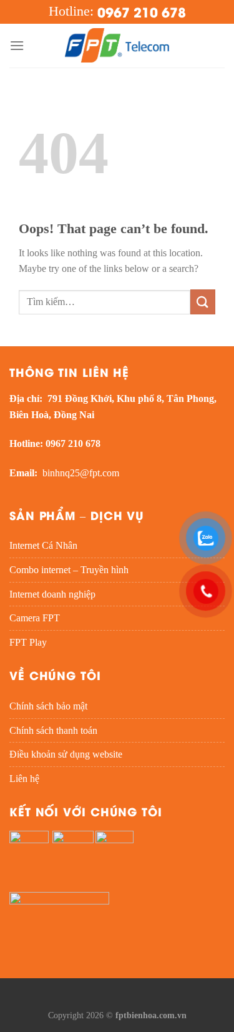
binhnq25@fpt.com (80, 473)
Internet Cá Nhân (43, 545)
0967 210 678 (141, 11)
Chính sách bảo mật (48, 706)
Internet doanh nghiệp (52, 594)
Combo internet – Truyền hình (69, 569)
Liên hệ (24, 778)
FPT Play (28, 642)
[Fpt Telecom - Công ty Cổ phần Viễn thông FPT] (117, 45)
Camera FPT (34, 618)
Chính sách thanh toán (53, 730)
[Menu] (16, 45)
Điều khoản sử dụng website (65, 754)
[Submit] (202, 301)
